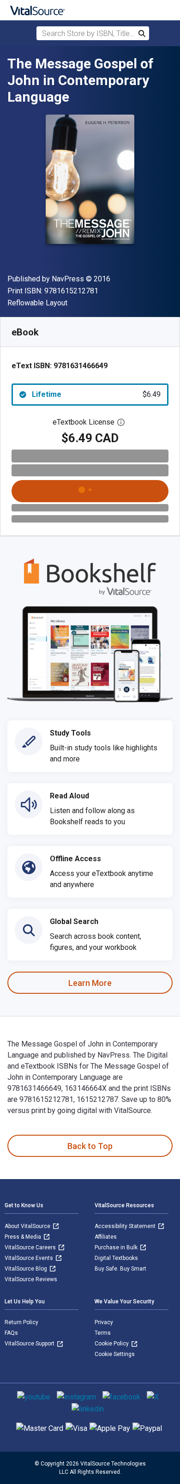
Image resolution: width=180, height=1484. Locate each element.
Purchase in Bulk (117, 1247)
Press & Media (23, 1237)
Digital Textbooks (116, 1258)
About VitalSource (28, 1226)
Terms (103, 1333)
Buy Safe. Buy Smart (120, 1268)
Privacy (104, 1322)
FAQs (11, 1333)
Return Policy (21, 1322)
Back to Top (90, 1146)
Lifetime (96, 394)
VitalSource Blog (26, 1268)
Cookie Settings (115, 1354)
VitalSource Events (29, 1258)
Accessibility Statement (126, 1226)
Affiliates (106, 1237)
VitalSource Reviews (31, 1279)
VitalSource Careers (31, 1247)
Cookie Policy (112, 1343)
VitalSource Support (30, 1343)
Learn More (90, 983)
